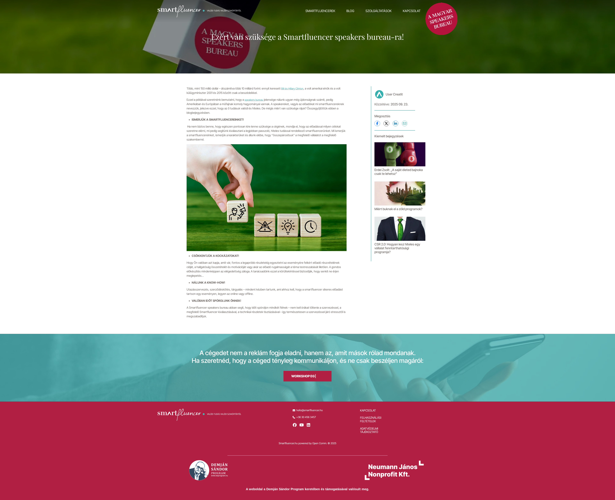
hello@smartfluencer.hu (309, 410)
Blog (350, 11)
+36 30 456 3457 (306, 417)
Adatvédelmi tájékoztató (369, 430)
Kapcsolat (412, 11)
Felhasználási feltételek (370, 419)
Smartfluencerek (320, 11)
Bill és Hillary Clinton (292, 88)
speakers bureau (254, 99)
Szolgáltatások (378, 11)
